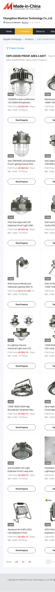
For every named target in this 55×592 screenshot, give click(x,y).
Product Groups (16, 48)
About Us (40, 31)
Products (25, 31)
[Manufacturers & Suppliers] (22, 6)
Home (9, 31)
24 (16, 562)
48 (29, 561)
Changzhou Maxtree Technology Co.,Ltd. (28, 18)
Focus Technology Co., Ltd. (39, 579)
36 (23, 561)
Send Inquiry (22, 120)
